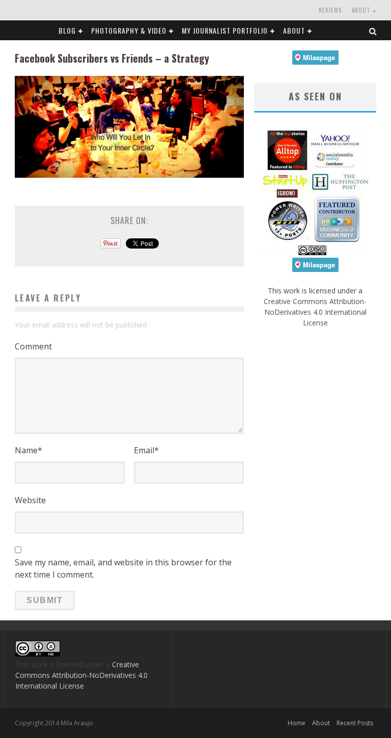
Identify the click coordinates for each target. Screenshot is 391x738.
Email (146, 450)
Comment (33, 346)
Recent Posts (355, 723)
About (361, 10)
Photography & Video (128, 30)
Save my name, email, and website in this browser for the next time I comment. (123, 568)
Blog (67, 30)
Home (296, 723)
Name (28, 450)
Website (30, 500)
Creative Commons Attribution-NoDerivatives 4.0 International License (315, 311)
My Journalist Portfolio (225, 30)
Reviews (330, 10)
